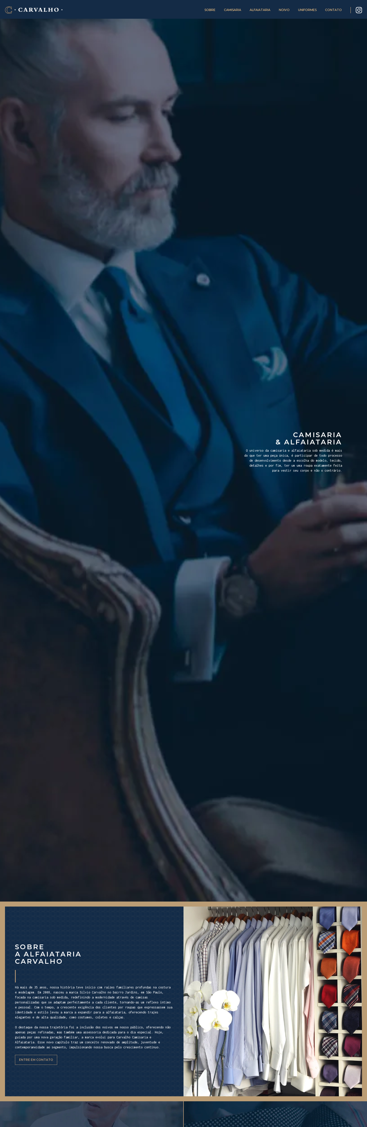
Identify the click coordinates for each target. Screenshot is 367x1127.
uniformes (307, 10)
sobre (209, 10)
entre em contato (36, 1060)
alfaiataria (260, 10)
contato (333, 10)
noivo (284, 10)
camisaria (232, 10)
